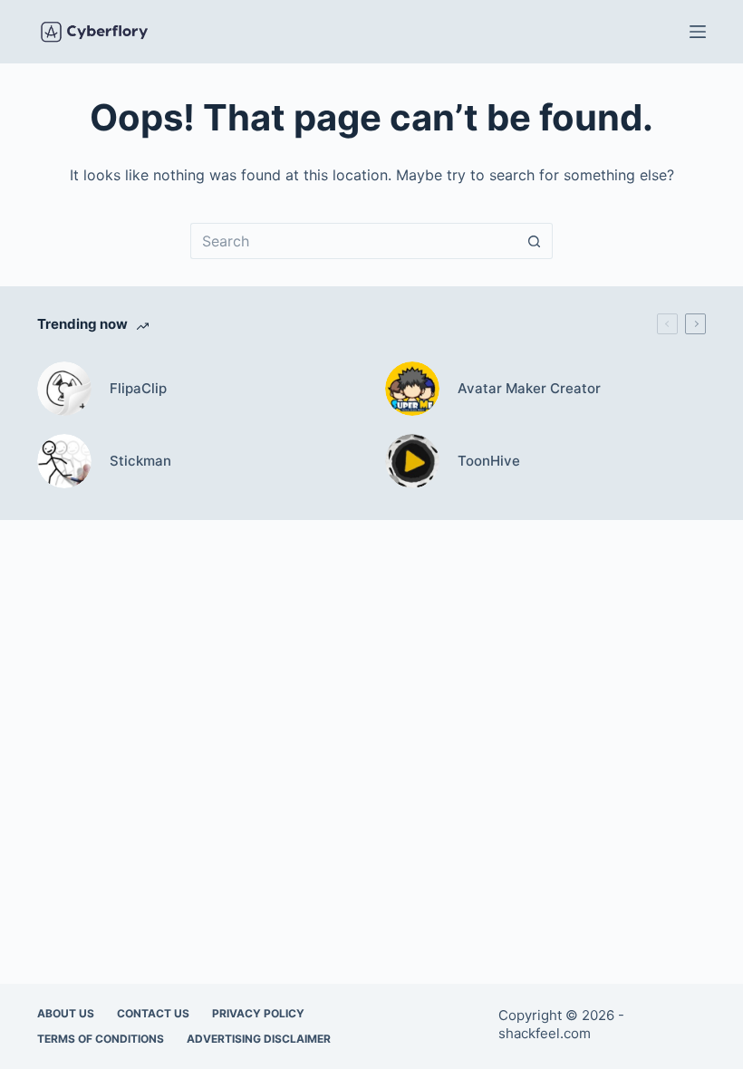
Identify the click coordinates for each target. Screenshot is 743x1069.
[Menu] (698, 32)
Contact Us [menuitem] (153, 1013)
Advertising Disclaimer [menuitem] (259, 1038)
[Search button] (534, 241)
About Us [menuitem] (65, 1013)
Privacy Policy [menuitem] (258, 1013)
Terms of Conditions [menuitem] (100, 1038)
